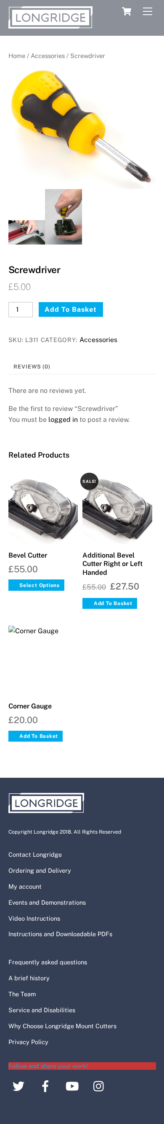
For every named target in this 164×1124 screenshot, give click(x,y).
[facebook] (46, 1085)
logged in (63, 420)
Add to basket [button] (113, 603)
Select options (39, 585)
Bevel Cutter (27, 555)
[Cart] (126, 11)
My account (25, 886)
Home (16, 55)
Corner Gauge (30, 706)
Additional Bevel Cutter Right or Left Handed (112, 564)
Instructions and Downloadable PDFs (60, 933)
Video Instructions (34, 918)
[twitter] (20, 1085)
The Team (22, 994)
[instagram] (100, 1085)
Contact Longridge (35, 854)
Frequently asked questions (47, 962)
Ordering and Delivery (39, 870)
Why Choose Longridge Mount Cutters (62, 1025)
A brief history (29, 978)
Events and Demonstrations (47, 902)
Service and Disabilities (41, 1009)
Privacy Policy (28, 1041)
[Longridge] (50, 25)
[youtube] (73, 1085)
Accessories (48, 55)
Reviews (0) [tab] (31, 366)
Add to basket (71, 309)
